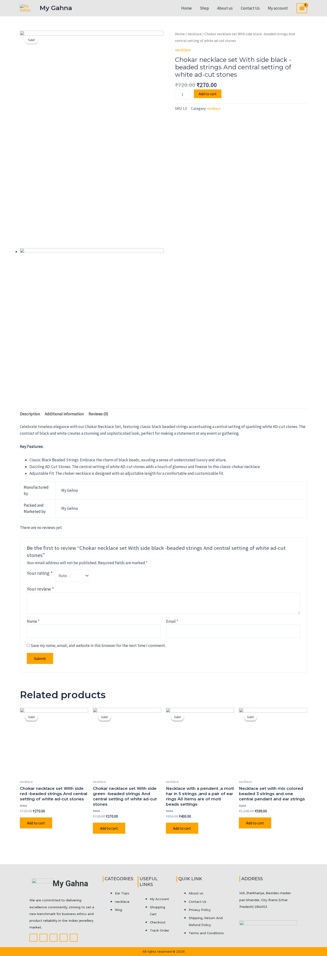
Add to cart (208, 93)
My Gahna (56, 8)
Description (30, 413)
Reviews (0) (98, 413)
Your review (40, 589)
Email (172, 621)
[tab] (30, 413)
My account (278, 8)
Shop (204, 8)
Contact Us (250, 8)
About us (225, 8)
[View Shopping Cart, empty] (302, 8)
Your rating (40, 573)
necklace (194, 34)
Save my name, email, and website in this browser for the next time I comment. (98, 645)
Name (33, 621)
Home (186, 8)
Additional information (64, 413)
